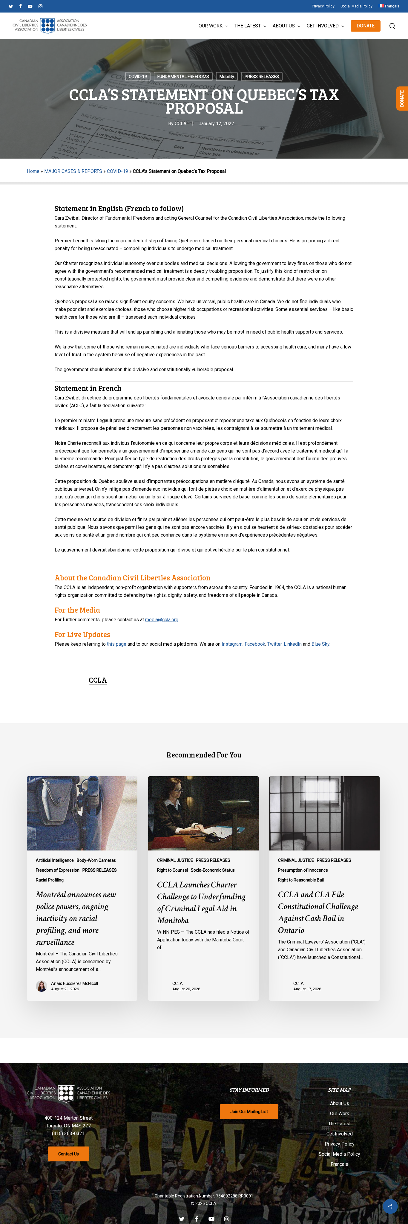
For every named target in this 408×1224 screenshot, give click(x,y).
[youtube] (30, 6)
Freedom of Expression (57, 870)
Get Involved (339, 1134)
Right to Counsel (172, 870)
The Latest (339, 1124)
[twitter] (11, 6)
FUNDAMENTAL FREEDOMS (183, 76)
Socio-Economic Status (213, 870)
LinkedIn (293, 644)
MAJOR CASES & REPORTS (73, 171)
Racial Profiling (50, 880)
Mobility (227, 76)
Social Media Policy (339, 1154)
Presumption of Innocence (303, 870)
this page (116, 644)
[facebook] (20, 6)
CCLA (180, 123)
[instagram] (40, 6)
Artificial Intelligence (55, 860)
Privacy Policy (340, 1144)
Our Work (339, 1113)
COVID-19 (138, 76)
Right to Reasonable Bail (301, 880)
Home (33, 171)
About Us (339, 1103)
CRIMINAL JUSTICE (175, 860)
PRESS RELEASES (262, 76)
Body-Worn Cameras (96, 860)
